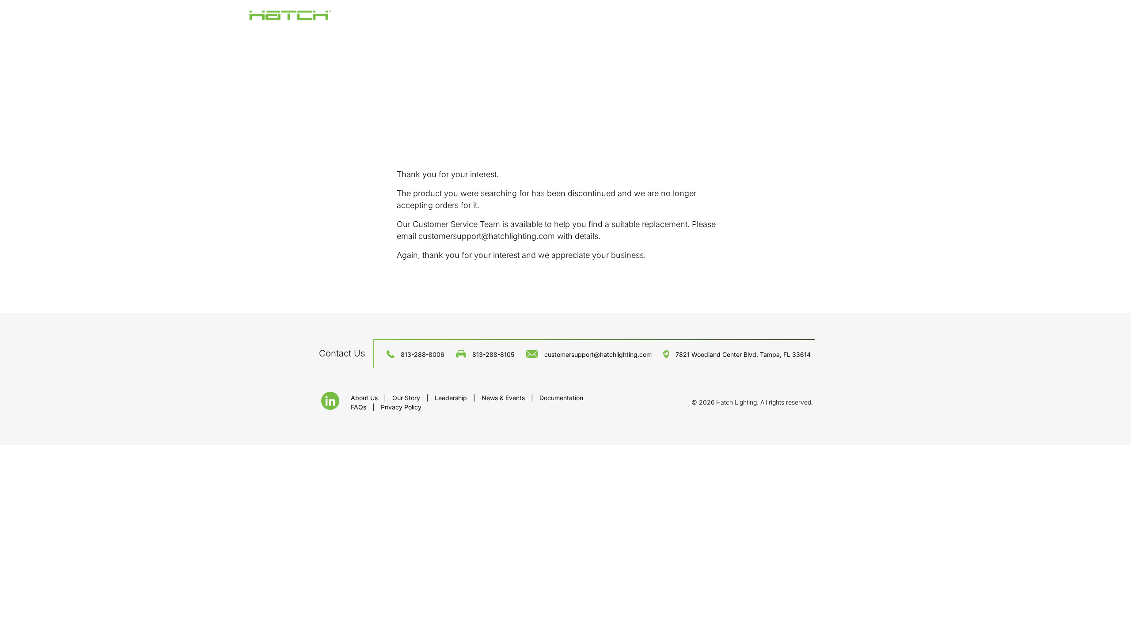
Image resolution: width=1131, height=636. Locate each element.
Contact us (342, 353)
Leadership (452, 397)
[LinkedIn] (330, 407)
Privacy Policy (401, 407)
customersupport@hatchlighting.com (486, 236)
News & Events (504, 397)
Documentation (561, 397)
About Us (365, 397)
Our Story (407, 397)
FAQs (359, 407)
